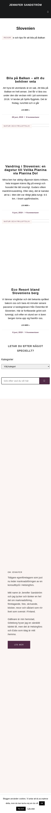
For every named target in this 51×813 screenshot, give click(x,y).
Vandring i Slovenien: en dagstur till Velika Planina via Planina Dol (25, 170)
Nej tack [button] (21, 809)
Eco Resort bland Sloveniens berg (25, 291)
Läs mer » (25, 110)
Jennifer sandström (25, 4)
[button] (3, 11)
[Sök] (44, 380)
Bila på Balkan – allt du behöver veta (25, 79)
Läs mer (19, 645)
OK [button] (42, 803)
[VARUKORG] (36, 12)
